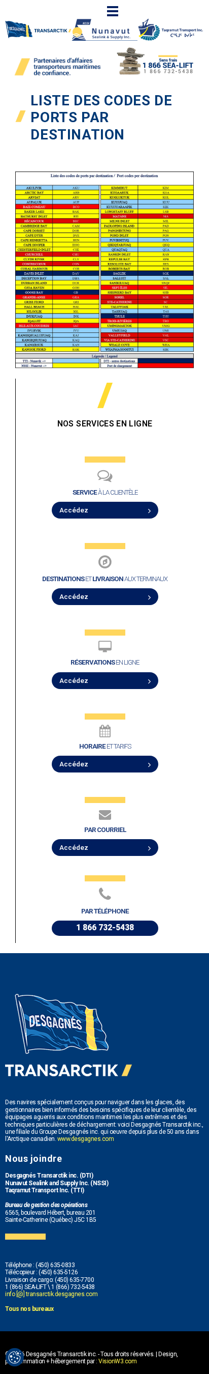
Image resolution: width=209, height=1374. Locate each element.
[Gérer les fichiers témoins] (15, 1357)
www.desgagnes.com (85, 1138)
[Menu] (112, 11)
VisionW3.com (117, 1361)
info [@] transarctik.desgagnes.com (51, 1294)
